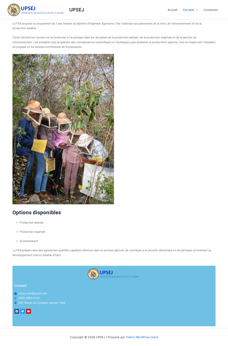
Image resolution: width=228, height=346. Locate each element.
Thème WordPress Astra (142, 337)
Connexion (211, 10)
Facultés (188, 10)
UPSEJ (76, 9)
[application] (196, 10)
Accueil (172, 10)
